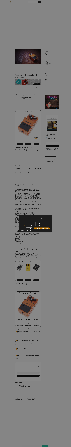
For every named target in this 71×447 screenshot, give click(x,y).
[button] (31, 230)
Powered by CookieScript (24, 230)
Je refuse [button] (29, 228)
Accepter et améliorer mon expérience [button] (41, 228)
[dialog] (35, 223)
